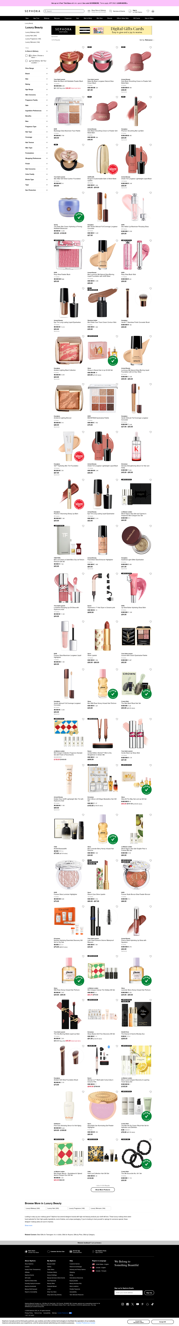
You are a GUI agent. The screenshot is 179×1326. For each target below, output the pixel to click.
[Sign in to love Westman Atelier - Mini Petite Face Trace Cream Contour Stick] (117, 288)
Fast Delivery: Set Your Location (38, 62)
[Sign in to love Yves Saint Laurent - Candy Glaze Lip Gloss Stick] (150, 719)
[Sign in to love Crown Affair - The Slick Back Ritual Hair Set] (150, 669)
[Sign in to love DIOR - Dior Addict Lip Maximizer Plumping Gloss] (150, 193)
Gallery (49, 1266)
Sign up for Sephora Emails (124, 1288)
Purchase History (52, 1272)
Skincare (57, 18)
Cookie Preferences (63, 1313)
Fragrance (68, 18)
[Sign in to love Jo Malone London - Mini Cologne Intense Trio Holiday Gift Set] (117, 956)
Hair (77, 18)
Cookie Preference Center (85, 1323)
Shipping (72, 1272)
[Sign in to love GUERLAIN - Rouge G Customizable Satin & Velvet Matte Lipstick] (117, 145)
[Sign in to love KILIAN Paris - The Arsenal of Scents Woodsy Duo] (150, 1000)
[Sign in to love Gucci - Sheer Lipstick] (117, 622)
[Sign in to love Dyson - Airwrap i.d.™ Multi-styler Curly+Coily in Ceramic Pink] (117, 1046)
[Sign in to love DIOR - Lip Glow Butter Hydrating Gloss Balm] (150, 574)
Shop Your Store (51, 1292)
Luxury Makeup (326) (32, 32)
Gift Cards (136, 18)
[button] (75, 1323)
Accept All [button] (162, 1322)
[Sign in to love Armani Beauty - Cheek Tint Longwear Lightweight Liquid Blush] (117, 432)
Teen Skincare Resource (76, 1294)
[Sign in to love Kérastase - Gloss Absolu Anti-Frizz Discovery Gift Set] (117, 1000)
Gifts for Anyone (67, 1234)
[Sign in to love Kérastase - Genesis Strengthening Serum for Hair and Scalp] (150, 432)
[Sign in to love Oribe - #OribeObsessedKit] (83, 815)
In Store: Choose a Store (37, 56)
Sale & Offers (149, 18)
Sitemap (54, 1313)
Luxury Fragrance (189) (33, 39)
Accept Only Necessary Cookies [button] (139, 1321)
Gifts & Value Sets (123, 18)
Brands (109, 18)
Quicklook (69, 75)
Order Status (50, 1269)
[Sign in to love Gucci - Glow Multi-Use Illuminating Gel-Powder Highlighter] (117, 1092)
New (27, 18)
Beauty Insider (51, 1264)
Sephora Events (29, 1275)
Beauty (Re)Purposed (31, 1289)
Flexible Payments (75, 1289)
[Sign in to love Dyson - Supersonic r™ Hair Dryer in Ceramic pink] (117, 574)
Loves (49, 1289)
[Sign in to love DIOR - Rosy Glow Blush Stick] (150, 241)
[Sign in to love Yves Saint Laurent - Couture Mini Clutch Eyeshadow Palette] (150, 622)
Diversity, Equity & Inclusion (32, 1283)
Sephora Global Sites (31, 1280)
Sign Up (149, 1293)
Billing (71, 1275)
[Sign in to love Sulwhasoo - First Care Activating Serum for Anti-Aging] (83, 1092)
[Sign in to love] (150, 47)
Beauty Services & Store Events (56, 1278)
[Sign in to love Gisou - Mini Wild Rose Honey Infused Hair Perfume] (117, 669)
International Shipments (76, 1278)
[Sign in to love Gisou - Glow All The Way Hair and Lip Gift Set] (150, 765)
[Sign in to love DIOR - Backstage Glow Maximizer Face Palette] (83, 97)
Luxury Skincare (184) (32, 42)
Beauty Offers (51, 1283)
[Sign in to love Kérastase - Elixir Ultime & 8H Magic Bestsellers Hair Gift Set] (117, 765)
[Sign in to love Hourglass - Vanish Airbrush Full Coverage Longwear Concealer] (150, 384)
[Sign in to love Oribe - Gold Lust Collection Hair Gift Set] (117, 1140)
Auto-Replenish (51, 1280)
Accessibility (73, 1292)
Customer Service (75, 1264)
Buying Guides (74, 1280)
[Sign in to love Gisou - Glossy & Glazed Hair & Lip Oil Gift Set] (117, 336)
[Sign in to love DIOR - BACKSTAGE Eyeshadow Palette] (117, 384)
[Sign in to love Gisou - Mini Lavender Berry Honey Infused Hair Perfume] (117, 815)
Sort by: (146, 40)
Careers (27, 1266)
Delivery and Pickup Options (78, 1269)
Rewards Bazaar (52, 1286)
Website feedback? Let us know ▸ (89, 1243)
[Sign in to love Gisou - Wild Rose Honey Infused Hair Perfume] (83, 956)
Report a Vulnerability (31, 1292)
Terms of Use (38, 1313)
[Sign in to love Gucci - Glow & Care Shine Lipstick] (117, 860)
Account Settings (52, 1275)
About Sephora (29, 1264)
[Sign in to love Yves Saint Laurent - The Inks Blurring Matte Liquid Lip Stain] (83, 1000)
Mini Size (100, 18)
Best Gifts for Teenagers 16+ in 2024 (49, 1234)
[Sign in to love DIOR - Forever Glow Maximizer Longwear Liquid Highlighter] (83, 622)
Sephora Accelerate (30, 1286)
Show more (28, 1225)
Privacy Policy (29, 1313)
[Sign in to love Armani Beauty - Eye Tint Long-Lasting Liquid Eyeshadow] (117, 480)
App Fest (36, 18)
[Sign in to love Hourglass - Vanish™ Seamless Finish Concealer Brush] (150, 288)
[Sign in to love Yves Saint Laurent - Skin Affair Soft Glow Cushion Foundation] (83, 145)
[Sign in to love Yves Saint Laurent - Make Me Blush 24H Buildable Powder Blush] (83, 47)
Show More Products (102, 1190)
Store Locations (74, 1286)
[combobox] (63, 11)
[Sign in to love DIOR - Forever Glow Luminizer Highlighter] (83, 860)
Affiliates (27, 1272)
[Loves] (147, 11)
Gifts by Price (78, 1234)
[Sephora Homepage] (32, 11)
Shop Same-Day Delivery (54, 1294)
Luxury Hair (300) (31, 35)
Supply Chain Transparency (33, 1269)
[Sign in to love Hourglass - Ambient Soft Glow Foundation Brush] (83, 1046)
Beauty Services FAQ (75, 1283)
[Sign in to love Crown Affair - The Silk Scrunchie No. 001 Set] (150, 1140)
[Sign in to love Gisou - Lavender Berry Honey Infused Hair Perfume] (150, 956)
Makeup (46, 18)
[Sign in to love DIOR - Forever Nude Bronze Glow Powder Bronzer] (150, 860)
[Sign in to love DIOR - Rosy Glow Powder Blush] (83, 241)
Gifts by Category (89, 1234)
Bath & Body (88, 18)
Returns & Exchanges (76, 1266)
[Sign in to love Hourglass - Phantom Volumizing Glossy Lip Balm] (83, 480)
